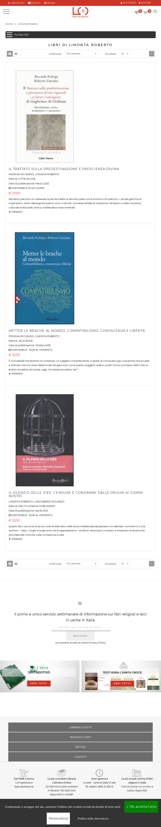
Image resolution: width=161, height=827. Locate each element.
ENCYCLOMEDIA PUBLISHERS (36, 506)
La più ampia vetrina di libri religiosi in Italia (137, 780)
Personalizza (58, 818)
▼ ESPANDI (16, 211)
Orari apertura (99, 778)
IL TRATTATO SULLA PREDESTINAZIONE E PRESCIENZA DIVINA (64, 169)
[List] (10, 54)
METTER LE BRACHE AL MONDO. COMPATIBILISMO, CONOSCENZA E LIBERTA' (77, 331)
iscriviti (80, 635)
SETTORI (80, 747)
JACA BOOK (25, 340)
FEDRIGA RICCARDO (21, 174)
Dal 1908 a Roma (24, 778)
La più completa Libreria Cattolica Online (62, 780)
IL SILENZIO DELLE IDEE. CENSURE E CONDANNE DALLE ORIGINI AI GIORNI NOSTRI (76, 494)
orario (51, 3)
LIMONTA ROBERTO (47, 174)
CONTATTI (80, 756)
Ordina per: (55, 53)
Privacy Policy (97, 642)
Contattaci (17, 3)
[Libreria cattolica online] (80, 12)
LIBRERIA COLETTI (80, 727)
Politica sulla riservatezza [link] (93, 818)
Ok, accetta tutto (142, 806)
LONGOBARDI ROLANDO (49, 501)
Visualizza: (111, 53)
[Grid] (16, 54)
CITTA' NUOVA (27, 178)
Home (9, 23)
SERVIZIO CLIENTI (80, 737)
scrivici (36, 3)
